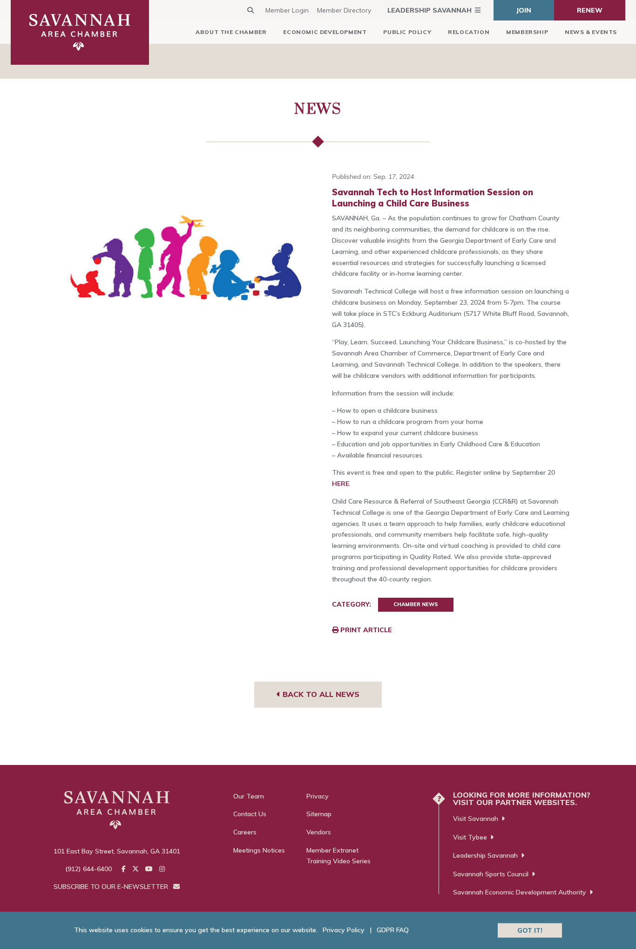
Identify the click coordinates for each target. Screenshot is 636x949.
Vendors (318, 832)
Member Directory (344, 10)
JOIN (523, 10)
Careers (245, 832)
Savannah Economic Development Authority (519, 892)
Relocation (468, 31)
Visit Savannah (475, 818)
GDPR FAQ (393, 930)
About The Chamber (231, 31)
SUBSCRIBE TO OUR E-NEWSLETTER (112, 886)
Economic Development (324, 31)
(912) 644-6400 (88, 869)
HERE (340, 483)
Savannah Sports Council (490, 874)
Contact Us (249, 814)
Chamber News (415, 604)
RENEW (589, 10)
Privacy (317, 796)
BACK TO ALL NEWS (319, 694)
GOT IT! (529, 930)
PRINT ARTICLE (365, 630)
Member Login (287, 10)
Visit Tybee (470, 837)
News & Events (591, 31)
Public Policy (407, 31)
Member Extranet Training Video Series (338, 856)
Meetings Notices (259, 850)
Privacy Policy (344, 930)
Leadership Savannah (429, 10)
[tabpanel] (185, 255)
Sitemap (319, 814)
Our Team (248, 796)
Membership (527, 31)
